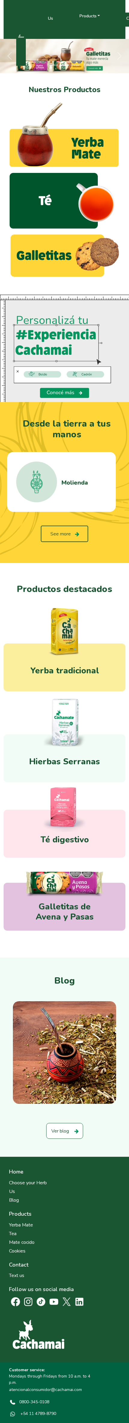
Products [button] (88, 15)
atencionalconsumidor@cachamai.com (45, 1389)
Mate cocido (21, 1242)
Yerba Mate (21, 1225)
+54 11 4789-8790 (37, 1413)
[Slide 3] (75, 65)
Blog (14, 1200)
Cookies (17, 1251)
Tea (12, 1233)
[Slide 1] (53, 65)
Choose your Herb (28, 1183)
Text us (16, 1275)
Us (50, 18)
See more (60, 534)
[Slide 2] (64, 65)
